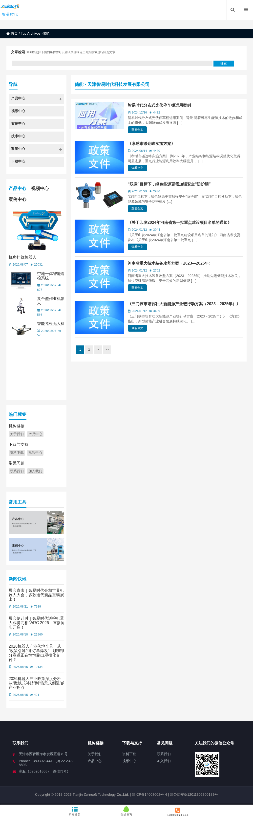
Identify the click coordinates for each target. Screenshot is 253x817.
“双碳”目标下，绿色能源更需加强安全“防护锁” (169, 184)
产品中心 (17, 188)
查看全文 (137, 129)
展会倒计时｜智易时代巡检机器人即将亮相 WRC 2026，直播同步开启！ (37, 622)
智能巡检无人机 (51, 323)
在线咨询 (126, 814)
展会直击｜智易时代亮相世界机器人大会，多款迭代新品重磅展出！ (36, 594)
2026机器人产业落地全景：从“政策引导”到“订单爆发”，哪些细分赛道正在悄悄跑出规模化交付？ (37, 653)
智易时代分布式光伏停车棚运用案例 (159, 105)
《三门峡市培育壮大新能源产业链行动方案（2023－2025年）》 (184, 304)
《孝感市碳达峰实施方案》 (151, 143)
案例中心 (17, 199)
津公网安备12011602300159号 (194, 794)
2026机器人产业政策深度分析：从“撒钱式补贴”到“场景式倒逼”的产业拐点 (37, 683)
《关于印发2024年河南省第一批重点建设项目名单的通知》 (180, 222)
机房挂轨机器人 (22, 257)
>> (107, 349)
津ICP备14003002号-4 (149, 794)
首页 (14, 33)
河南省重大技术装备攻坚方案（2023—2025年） (170, 263)
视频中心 (40, 188)
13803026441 (178, 815)
